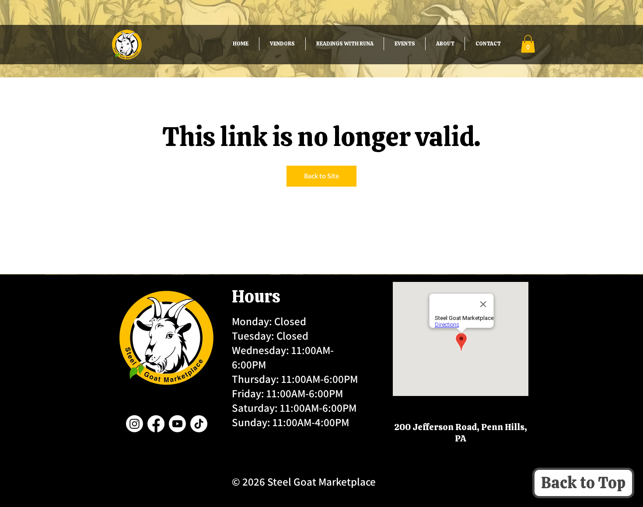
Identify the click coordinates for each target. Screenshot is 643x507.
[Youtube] (177, 423)
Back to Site (321, 176)
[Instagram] (134, 423)
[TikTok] (198, 423)
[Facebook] (155, 423)
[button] (528, 44)
